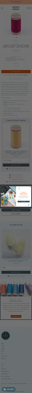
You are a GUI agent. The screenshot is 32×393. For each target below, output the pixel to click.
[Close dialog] (30, 187)
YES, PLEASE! (24, 201)
